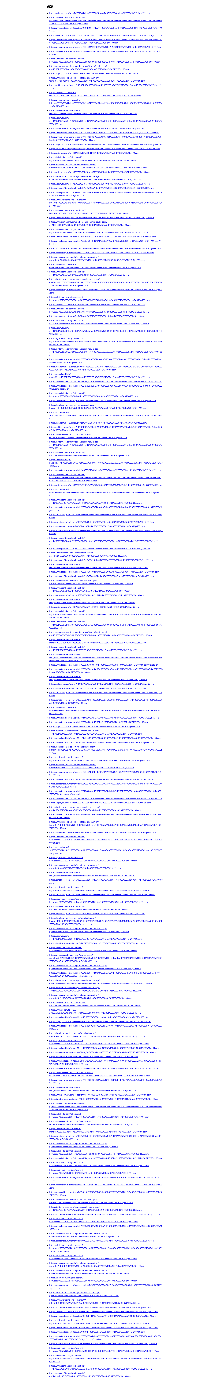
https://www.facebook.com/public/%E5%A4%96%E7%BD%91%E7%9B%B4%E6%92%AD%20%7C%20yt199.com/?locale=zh (104, 132)
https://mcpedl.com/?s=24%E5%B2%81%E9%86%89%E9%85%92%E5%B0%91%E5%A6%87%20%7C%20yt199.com (100, 1307)
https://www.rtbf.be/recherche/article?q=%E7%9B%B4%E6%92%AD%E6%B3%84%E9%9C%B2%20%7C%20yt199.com (101, 560)
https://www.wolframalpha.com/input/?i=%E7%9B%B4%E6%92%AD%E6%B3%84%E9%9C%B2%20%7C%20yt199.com (101, 779)
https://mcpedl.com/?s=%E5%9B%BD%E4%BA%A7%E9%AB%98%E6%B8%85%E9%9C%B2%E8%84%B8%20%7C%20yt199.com (105, 1214)
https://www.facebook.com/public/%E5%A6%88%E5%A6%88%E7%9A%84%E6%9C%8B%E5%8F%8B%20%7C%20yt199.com (104, 571)
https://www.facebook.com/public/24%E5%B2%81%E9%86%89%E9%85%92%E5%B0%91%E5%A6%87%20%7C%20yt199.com (105, 470)
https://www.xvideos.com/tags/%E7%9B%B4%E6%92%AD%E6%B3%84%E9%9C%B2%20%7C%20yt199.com (97, 1332)
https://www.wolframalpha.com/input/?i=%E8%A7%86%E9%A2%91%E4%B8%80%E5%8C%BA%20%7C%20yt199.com (101, 742)
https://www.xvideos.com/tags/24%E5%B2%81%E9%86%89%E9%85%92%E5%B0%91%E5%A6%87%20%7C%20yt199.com (103, 1327)
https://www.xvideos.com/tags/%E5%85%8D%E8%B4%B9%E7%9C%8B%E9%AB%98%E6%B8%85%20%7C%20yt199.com (102, 1316)
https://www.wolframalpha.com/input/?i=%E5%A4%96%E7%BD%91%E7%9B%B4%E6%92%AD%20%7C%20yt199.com (101, 217)
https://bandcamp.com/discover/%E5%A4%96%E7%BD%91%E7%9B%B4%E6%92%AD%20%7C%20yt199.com (98, 422)
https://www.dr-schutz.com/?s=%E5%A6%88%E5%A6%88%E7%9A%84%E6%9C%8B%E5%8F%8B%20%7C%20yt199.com (102, 832)
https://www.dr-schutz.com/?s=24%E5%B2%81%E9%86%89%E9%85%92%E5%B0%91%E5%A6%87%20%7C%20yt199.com (103, 1311)
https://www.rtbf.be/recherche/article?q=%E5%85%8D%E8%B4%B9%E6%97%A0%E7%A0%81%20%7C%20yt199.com (101, 576)
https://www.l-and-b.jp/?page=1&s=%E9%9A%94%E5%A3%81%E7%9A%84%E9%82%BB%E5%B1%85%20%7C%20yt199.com (104, 717)
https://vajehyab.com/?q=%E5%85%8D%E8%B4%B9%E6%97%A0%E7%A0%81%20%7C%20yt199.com (94, 153)
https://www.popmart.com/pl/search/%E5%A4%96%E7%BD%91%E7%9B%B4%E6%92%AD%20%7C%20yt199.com (100, 1094)
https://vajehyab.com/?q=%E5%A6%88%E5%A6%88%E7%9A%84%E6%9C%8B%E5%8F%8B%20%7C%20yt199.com (99, 172)
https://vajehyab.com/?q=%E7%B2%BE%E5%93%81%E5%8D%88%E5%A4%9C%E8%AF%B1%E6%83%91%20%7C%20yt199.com (105, 35)
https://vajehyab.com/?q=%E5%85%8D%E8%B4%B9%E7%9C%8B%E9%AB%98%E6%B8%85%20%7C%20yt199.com (100, 802)
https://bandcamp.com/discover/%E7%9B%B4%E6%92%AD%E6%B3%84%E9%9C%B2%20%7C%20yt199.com (97, 688)
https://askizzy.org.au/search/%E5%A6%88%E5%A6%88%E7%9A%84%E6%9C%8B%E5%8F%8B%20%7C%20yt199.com (101, 1240)
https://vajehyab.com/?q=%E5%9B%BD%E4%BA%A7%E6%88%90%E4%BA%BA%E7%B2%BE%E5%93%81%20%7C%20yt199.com (106, 485)
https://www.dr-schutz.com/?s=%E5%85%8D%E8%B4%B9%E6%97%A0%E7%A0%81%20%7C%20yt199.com (97, 526)
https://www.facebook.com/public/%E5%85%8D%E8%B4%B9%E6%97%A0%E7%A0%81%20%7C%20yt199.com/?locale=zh (103, 665)
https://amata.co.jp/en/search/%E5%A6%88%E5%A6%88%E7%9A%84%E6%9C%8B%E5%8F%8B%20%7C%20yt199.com (102, 522)
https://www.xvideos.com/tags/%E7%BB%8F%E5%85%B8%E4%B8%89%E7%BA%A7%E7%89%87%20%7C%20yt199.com (102, 236)
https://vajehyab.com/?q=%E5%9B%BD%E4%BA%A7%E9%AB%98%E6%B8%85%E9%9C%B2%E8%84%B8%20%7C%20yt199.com (106, 144)
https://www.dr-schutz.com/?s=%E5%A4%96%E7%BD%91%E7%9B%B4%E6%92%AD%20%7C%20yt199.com (97, 316)
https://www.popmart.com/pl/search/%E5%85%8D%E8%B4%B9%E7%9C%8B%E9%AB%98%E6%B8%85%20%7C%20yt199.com (105, 47)
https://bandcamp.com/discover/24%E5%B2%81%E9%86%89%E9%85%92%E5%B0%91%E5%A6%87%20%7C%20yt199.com (104, 1099)
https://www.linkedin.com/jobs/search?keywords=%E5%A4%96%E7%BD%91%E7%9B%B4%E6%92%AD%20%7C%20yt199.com (105, 1158)
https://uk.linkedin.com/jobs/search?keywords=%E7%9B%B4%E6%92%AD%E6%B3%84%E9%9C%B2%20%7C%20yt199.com (104, 148)
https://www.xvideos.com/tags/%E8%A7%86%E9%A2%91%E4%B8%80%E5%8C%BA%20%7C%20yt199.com (97, 128)
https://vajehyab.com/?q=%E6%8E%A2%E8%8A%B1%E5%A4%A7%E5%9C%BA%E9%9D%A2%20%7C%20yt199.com (100, 1021)
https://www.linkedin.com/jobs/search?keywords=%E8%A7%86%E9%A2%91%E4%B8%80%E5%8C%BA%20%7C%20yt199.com (105, 798)
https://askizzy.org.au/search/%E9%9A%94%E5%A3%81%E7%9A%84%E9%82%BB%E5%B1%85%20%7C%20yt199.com (101, 684)
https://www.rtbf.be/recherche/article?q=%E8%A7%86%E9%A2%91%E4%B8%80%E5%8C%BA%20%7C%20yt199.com (101, 188)
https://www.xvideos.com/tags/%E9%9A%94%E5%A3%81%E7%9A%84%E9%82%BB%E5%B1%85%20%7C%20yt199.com (102, 400)
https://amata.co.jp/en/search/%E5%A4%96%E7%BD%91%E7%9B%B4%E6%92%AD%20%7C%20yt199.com (97, 913)
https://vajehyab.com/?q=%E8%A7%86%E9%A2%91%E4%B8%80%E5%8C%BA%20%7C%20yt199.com (94, 73)
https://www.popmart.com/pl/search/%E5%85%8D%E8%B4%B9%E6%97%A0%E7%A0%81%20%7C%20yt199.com (99, 548)
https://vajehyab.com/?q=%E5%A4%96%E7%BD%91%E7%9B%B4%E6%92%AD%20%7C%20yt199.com (94, 726)
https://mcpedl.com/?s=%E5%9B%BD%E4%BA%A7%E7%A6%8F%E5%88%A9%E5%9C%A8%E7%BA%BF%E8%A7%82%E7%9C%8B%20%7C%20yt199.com (105, 415)
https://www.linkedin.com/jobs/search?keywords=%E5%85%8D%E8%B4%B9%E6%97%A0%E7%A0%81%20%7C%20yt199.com (105, 381)
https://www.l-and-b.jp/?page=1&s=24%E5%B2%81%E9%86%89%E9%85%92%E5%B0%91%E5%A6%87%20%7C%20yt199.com (105, 738)
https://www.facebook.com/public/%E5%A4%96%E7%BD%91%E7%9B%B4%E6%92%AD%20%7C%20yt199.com (98, 722)
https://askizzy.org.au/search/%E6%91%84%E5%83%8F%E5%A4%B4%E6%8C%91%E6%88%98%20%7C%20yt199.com (101, 252)
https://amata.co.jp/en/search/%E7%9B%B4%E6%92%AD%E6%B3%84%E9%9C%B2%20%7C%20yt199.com (96, 595)
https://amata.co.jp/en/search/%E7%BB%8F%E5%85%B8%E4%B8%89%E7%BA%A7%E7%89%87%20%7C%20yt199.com (102, 894)
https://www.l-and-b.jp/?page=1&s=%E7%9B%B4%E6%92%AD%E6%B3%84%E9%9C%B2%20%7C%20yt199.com (99, 1017)
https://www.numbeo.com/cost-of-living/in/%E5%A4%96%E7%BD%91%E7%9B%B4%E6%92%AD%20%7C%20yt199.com (102, 1052)
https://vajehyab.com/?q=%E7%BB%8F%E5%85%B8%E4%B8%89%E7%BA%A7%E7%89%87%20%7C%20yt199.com (99, 183)
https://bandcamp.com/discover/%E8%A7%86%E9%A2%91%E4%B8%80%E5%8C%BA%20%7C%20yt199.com (97, 943)
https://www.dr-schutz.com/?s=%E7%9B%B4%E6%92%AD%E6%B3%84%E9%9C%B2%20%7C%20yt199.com (97, 304)
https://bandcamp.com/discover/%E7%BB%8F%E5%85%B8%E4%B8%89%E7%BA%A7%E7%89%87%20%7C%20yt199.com (103, 1343)
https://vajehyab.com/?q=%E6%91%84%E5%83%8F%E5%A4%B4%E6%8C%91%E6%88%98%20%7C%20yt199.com (99, 13)
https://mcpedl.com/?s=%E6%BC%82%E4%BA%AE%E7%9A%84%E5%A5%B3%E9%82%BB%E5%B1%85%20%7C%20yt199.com (105, 248)
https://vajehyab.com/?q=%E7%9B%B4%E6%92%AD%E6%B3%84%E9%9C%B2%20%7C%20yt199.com (94, 607)
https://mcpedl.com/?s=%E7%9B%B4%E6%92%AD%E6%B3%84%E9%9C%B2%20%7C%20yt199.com (93, 1056)
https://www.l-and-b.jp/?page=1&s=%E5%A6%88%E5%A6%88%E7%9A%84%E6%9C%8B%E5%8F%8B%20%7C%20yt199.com (104, 1048)
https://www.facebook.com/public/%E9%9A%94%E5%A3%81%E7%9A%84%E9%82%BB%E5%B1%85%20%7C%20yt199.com (104, 1068)
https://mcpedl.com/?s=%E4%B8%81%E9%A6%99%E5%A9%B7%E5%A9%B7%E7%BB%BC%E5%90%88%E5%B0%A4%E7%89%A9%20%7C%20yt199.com (105, 492)
